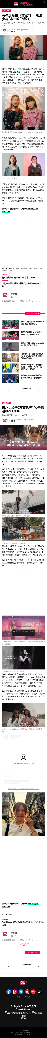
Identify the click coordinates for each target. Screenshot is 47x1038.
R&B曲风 (33, 144)
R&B (17, 268)
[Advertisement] (23, 238)
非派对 (5, 270)
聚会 (35, 268)
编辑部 (13, 31)
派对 (30, 268)
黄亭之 (12, 69)
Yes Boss (23, 945)
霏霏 (18, 71)
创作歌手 (24, 268)
